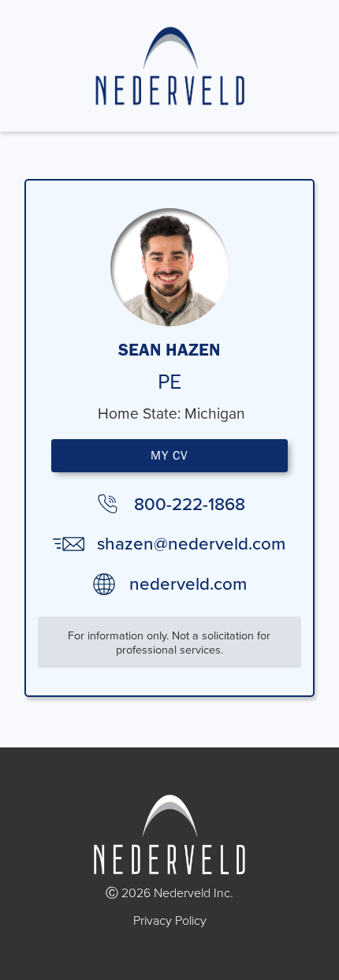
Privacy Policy (170, 920)
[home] (169, 66)
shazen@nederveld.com (191, 543)
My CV (169, 455)
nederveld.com (188, 584)
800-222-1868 (189, 504)
